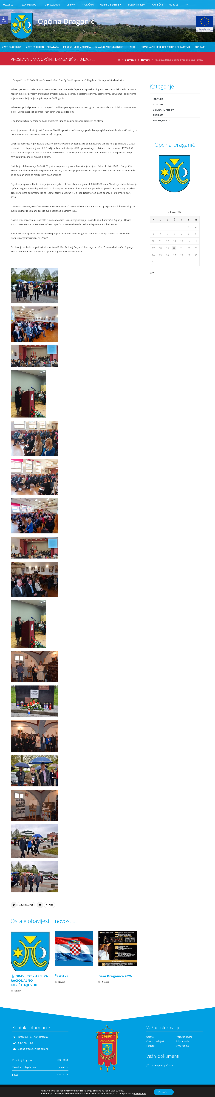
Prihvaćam (163, 1092)
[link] (4, 20)
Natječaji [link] (151, 1045)
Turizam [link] (158, 115)
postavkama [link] (139, 1093)
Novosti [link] (49, 904)
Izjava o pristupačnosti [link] (161, 1065)
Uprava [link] (150, 1036)
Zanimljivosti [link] (161, 120)
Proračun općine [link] (184, 1036)
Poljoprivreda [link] (182, 1041)
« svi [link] (152, 272)
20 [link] (174, 248)
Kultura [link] (158, 98)
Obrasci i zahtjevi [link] (163, 109)
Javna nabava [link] (182, 1045)
